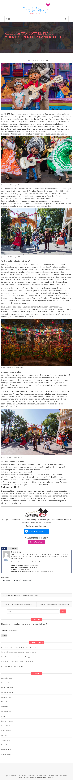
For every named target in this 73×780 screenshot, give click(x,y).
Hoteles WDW (5, 726)
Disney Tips (5, 702)
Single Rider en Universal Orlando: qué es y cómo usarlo (18, 652)
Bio (5, 548)
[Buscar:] (33, 611)
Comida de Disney (7, 687)
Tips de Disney (42, 60)
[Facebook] (5, 560)
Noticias (36, 595)
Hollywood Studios (7, 721)
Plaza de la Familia (36, 188)
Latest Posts (13, 548)
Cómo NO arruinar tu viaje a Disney (12, 666)
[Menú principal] (36, 19)
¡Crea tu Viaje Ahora (36, 542)
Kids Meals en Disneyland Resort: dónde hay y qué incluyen (19, 657)
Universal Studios (6, 750)
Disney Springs (6, 697)
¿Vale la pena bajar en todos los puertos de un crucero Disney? (20, 647)
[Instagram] (7, 560)
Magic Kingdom (6, 730)
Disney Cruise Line (7, 692)
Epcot (3, 716)
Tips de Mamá (5, 740)
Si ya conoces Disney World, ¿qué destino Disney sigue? (18, 661)
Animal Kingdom (6, 678)
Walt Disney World (7, 754)
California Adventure (8, 595)
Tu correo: (4, 630)
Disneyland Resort (27, 595)
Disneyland (18, 595)
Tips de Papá (5, 745)
